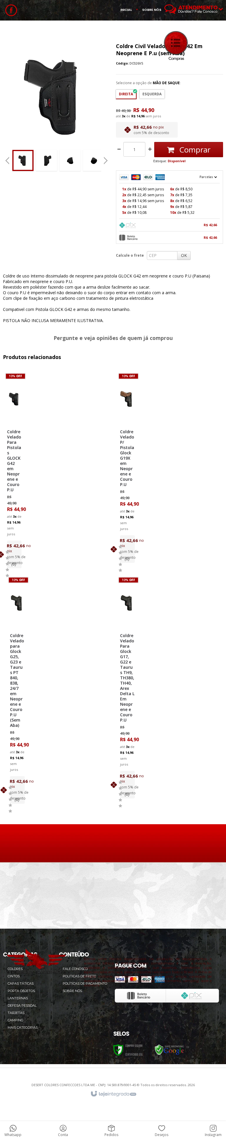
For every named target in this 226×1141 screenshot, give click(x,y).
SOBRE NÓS (151, 9)
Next (106, 158)
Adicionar (22, 525)
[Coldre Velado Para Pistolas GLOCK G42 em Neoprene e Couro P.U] (14, 472)
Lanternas (18, 998)
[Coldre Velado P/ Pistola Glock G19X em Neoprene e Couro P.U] (127, 469)
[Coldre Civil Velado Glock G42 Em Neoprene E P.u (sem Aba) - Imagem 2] (46, 160)
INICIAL (126, 9)
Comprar (193, 149)
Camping (15, 1020)
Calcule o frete (130, 255)
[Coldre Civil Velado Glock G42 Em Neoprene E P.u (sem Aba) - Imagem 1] (23, 160)
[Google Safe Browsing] (169, 1049)
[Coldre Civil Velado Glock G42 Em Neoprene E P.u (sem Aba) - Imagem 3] (70, 160)
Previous (7, 160)
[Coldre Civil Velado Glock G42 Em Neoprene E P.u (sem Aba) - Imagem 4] (93, 160)
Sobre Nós (72, 991)
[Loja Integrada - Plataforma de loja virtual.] (113, 1094)
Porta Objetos (21, 991)
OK (184, 255)
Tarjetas (16, 1013)
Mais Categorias (23, 1027)
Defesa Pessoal (22, 1005)
